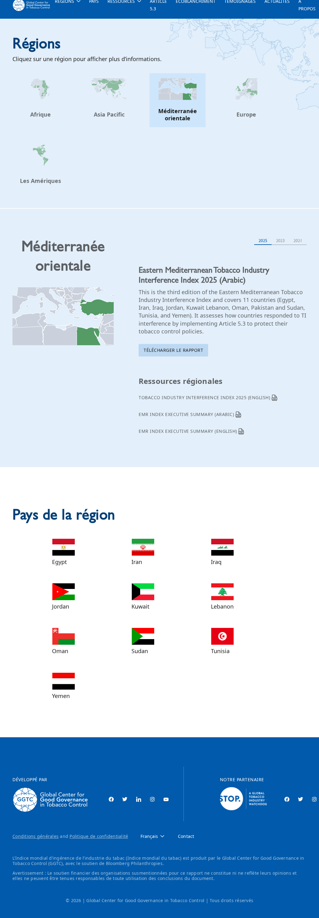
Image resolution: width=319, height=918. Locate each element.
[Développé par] (51, 799)
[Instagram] (152, 800)
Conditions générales (35, 836)
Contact (186, 836)
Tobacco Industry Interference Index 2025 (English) (205, 397)
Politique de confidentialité (98, 836)
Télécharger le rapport (173, 350)
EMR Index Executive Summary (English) (188, 431)
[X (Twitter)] (125, 800)
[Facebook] (111, 800)
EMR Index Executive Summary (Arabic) (187, 414)
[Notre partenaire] (243, 799)
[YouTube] (166, 800)
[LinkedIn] (139, 800)
